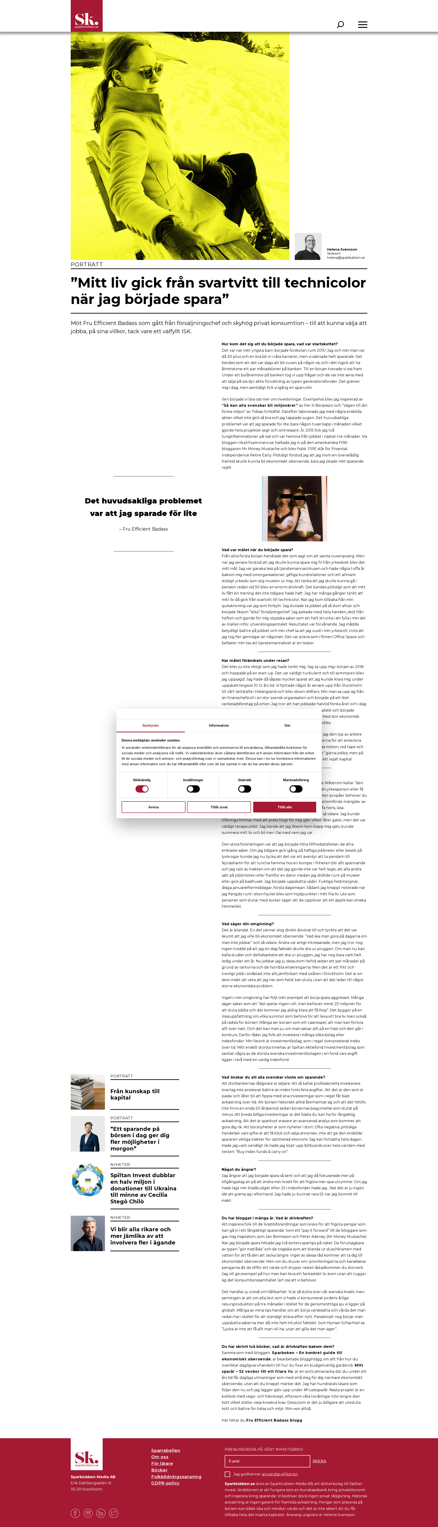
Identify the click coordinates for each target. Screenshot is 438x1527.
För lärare (162, 1463)
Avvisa (153, 807)
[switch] (193, 789)
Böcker (159, 1470)
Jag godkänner (265, 1474)
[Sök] (340, 25)
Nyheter (120, 1165)
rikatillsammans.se (256, 442)
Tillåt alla (285, 807)
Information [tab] (219, 725)
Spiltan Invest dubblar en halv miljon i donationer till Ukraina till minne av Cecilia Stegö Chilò (143, 1188)
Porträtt (87, 264)
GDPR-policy (165, 1483)
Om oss (159, 1456)
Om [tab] (287, 725)
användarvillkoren (280, 1474)
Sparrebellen (165, 1450)
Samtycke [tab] (150, 725)
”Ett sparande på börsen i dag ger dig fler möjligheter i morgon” (139, 1139)
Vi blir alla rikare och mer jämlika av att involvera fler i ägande (142, 1236)
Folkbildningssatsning (176, 1476)
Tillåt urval (219, 807)
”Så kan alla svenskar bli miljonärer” (260, 405)
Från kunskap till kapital (135, 1094)
